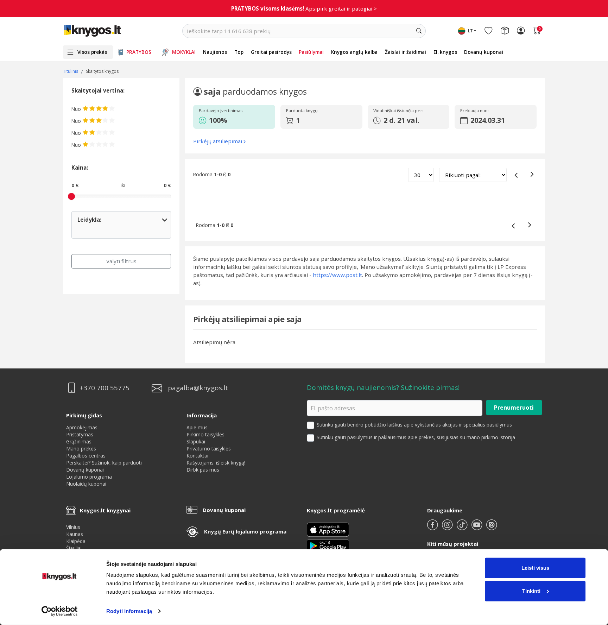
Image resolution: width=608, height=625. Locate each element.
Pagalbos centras (86, 455)
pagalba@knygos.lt (198, 388)
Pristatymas (79, 434)
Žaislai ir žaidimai (405, 52)
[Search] (419, 31)
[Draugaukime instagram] (448, 527)
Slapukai (195, 441)
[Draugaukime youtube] (477, 527)
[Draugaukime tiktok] (463, 527)
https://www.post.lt (337, 274)
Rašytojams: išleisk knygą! (215, 462)
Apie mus (197, 427)
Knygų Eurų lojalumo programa (245, 531)
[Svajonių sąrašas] (488, 31)
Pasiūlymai (311, 52)
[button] (233, 120)
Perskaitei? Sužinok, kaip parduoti (104, 462)
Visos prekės (92, 52)
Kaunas (74, 534)
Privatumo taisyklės (208, 448)
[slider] (71, 196)
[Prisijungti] (521, 31)
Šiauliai (74, 548)
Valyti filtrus (121, 261)
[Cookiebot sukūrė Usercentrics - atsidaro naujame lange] (59, 611)
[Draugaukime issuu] (491, 527)
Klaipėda (76, 541)
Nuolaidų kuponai (86, 483)
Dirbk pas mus (202, 469)
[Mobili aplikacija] (328, 545)
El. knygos (445, 52)
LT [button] (470, 31)
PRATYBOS (138, 52)
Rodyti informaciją (129, 611)
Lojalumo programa (89, 476)
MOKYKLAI (184, 52)
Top (238, 52)
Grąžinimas (78, 441)
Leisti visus (535, 568)
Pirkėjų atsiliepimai (217, 141)
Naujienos (215, 52)
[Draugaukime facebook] (433, 527)
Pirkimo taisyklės (205, 434)
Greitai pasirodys (271, 52)
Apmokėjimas (81, 427)
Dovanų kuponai (483, 52)
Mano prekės (81, 448)
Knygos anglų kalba (354, 52)
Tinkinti (531, 591)
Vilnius (73, 527)
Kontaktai (197, 455)
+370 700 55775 (104, 388)
